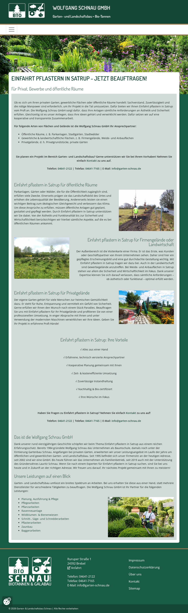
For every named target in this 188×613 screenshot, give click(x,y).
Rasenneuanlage (31, 510)
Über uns (135, 574)
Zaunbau (26, 526)
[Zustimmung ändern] (7, 601)
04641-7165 (92, 168)
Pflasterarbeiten (31, 522)
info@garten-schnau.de (126, 168)
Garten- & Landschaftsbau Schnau (34, 608)
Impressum (136, 560)
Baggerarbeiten (31, 530)
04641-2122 (65, 168)
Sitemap (134, 588)
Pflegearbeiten (30, 503)
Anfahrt (76, 568)
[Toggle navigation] (11, 29)
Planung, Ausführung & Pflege (39, 499)
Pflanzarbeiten (30, 507)
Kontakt (92, 160)
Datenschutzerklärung (144, 567)
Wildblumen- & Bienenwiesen (39, 514)
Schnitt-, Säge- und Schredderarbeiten (45, 519)
